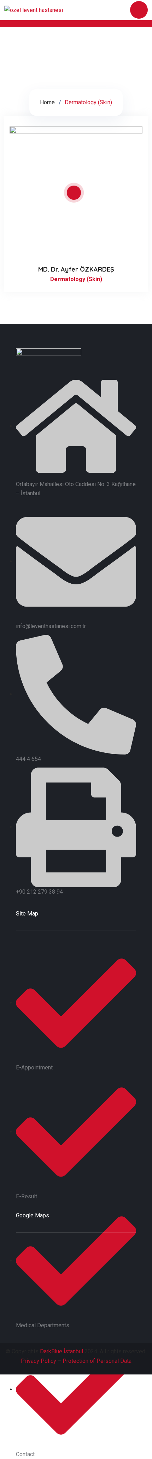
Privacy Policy (38, 1361)
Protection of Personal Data (97, 1361)
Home (47, 102)
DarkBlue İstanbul (61, 1351)
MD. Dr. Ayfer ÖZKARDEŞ (76, 269)
